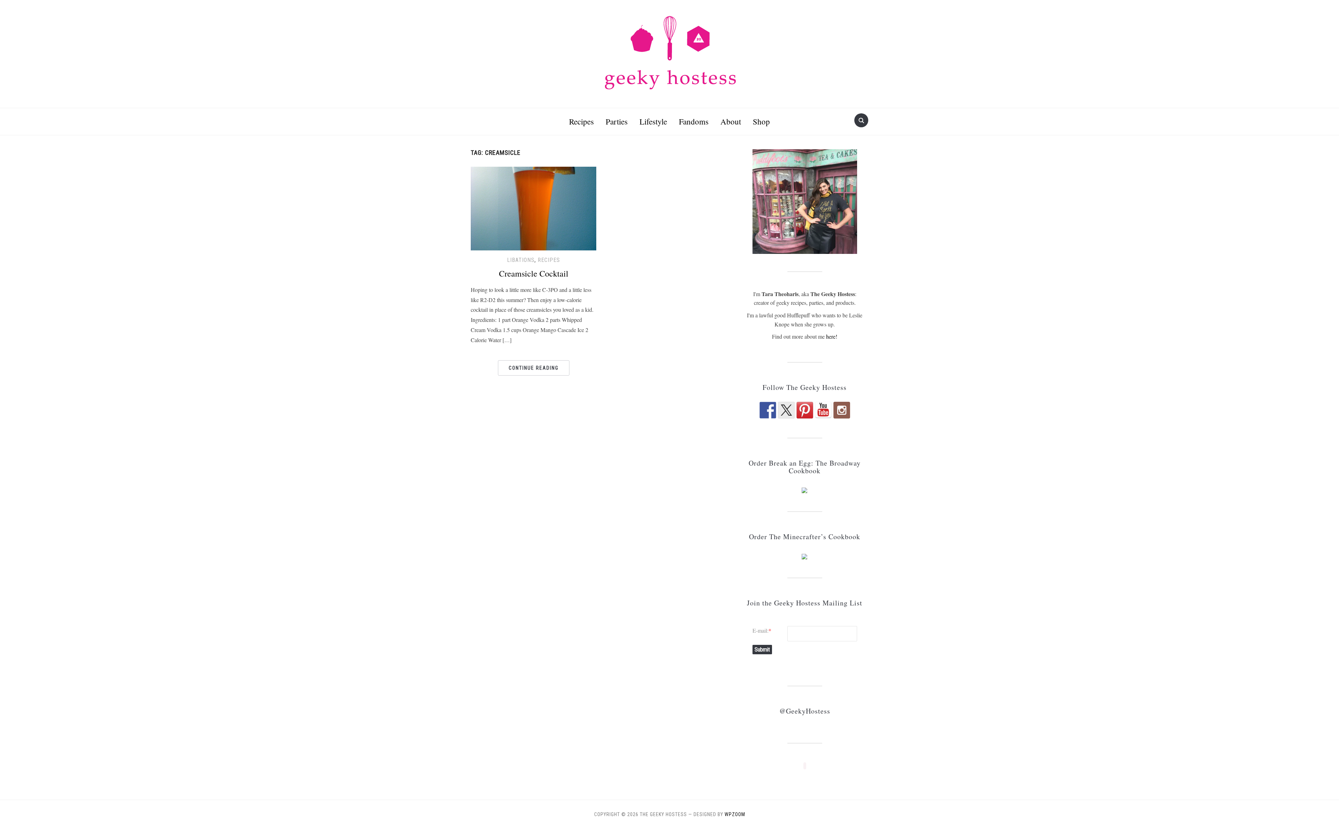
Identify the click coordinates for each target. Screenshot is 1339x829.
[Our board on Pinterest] (804, 410)
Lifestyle (653, 121)
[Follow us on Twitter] (786, 410)
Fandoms (694, 121)
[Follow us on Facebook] (767, 410)
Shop (761, 121)
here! (831, 336)
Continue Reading (534, 368)
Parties (617, 121)
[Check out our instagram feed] (841, 410)
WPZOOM (735, 814)
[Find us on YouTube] (823, 410)
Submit (762, 649)
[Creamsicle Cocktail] (533, 207)
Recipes (581, 121)
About (730, 121)
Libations (521, 260)
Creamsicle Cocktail (533, 273)
